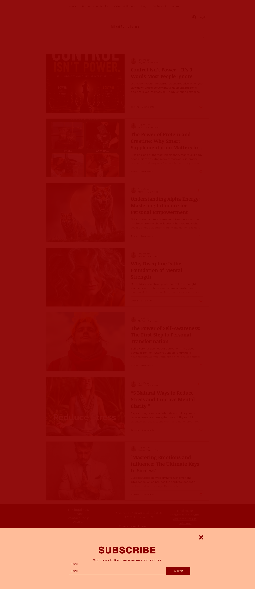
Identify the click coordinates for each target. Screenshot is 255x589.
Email (74, 563)
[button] (201, 537)
